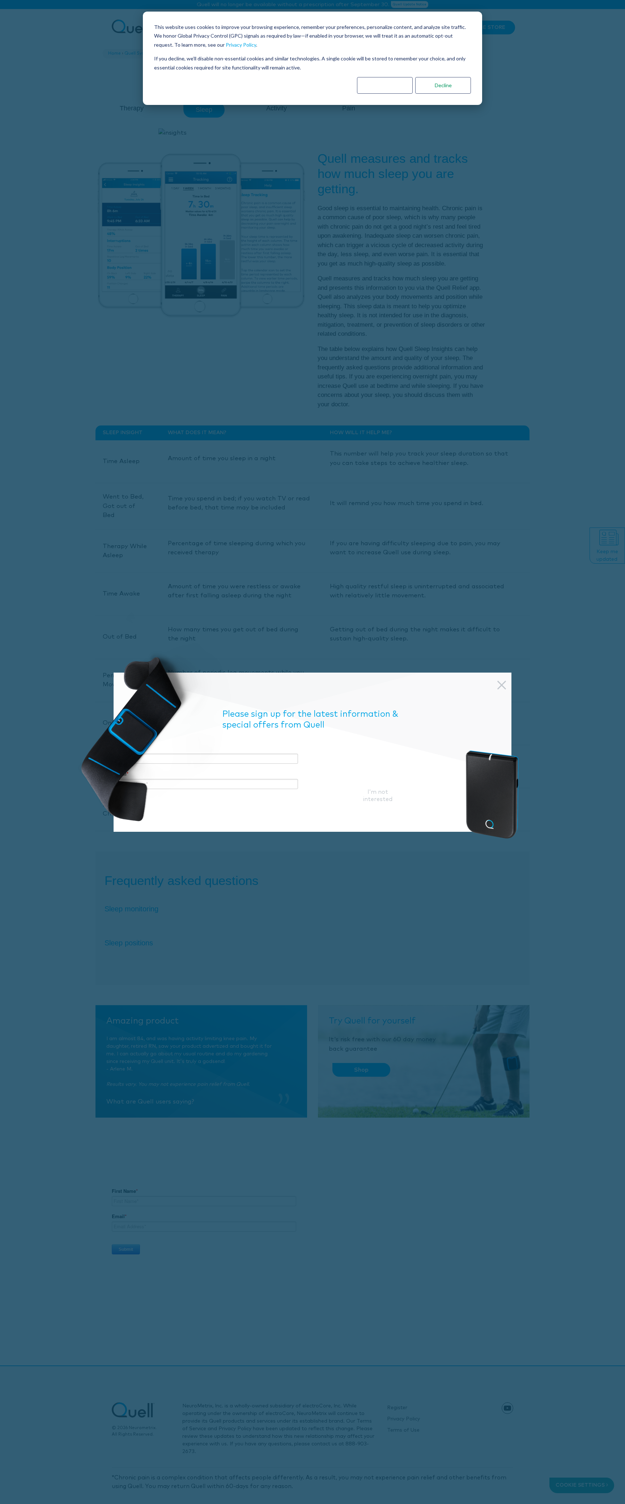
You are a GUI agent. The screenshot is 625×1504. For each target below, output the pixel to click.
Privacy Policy (241, 45)
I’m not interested (377, 795)
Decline (443, 85)
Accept (385, 85)
